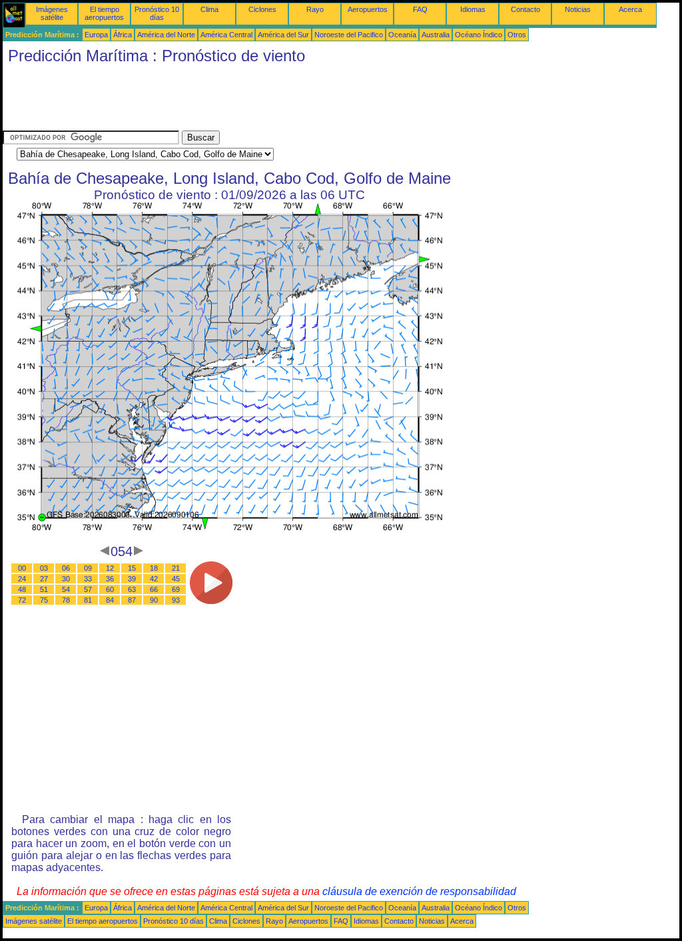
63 (132, 589)
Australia (436, 35)
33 (88, 579)
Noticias (578, 9)
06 (66, 568)
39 (132, 579)
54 (66, 589)
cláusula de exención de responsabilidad (419, 891)
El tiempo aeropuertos (104, 13)
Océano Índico (478, 35)
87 (132, 600)
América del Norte (166, 35)
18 (154, 568)
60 (110, 589)
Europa (96, 35)
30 (66, 579)
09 (88, 568)
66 (154, 589)
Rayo (315, 9)
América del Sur (283, 35)
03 (44, 568)
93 (176, 600)
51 (44, 589)
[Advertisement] (245, 101)
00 (22, 568)
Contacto (525, 9)
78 (66, 600)
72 (22, 600)
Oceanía (402, 35)
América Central (226, 35)
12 (110, 568)
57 (88, 589)
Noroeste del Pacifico (348, 35)
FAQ (420, 9)
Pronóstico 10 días (157, 13)
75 (44, 600)
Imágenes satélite (52, 13)
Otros (517, 35)
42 (154, 579)
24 (22, 579)
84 (110, 600)
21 (176, 568)
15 (132, 568)
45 (176, 579)
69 (176, 589)
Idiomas (473, 9)
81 (88, 600)
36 (110, 579)
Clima (209, 9)
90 (154, 600)
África (122, 35)
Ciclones (262, 9)
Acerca (630, 9)
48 (22, 589)
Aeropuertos (368, 9)
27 (44, 579)
